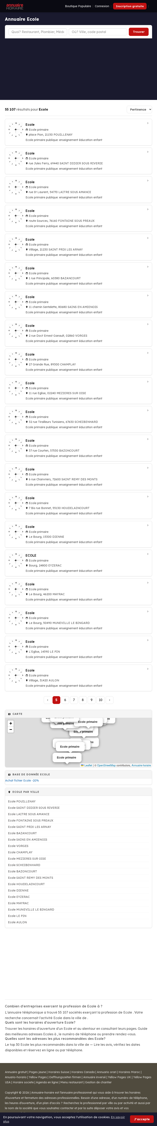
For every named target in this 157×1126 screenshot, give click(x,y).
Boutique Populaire (78, 6)
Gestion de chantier (98, 1082)
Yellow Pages (38, 1077)
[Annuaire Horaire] (14, 6)
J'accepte (142, 1119)
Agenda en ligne (47, 1082)
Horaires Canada (83, 1072)
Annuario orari (106, 1072)
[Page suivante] (109, 700)
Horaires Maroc (129, 1072)
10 (100, 700)
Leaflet (88, 765)
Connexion (102, 6)
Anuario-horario (16, 1077)
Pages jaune (37, 1072)
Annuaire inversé (94, 1077)
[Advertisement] (78, 69)
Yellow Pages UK (119, 1077)
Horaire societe (23, 1082)
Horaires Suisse (58, 1072)
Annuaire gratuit (16, 1072)
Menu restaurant (71, 1082)
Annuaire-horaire (141, 765)
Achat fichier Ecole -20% (22, 780)
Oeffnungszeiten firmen (65, 1077)
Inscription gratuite (130, 6)
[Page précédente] (48, 700)
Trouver (139, 32)
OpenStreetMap (106, 765)
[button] (11, 723)
